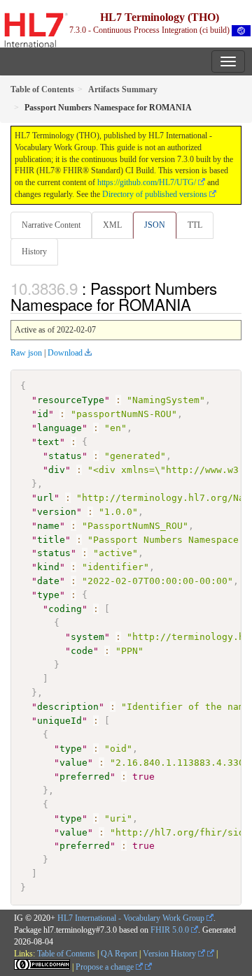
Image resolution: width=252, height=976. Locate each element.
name (48, 525)
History (34, 251)
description (68, 706)
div (56, 470)
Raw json (26, 353)
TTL (195, 225)
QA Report (119, 954)
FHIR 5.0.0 (169, 930)
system (87, 637)
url (45, 498)
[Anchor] (198, 304)
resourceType (70, 400)
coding (65, 609)
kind (48, 567)
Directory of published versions (154, 194)
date (48, 581)
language (59, 428)
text (48, 442)
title (51, 539)
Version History (170, 954)
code (82, 651)
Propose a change (106, 967)
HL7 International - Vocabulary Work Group (130, 918)
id (42, 414)
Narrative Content (51, 225)
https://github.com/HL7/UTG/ (146, 182)
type (48, 595)
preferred (84, 776)
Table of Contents (66, 954)
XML (112, 225)
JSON (154, 225)
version (56, 512)
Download (65, 353)
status (65, 456)
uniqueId (59, 720)
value (73, 762)
